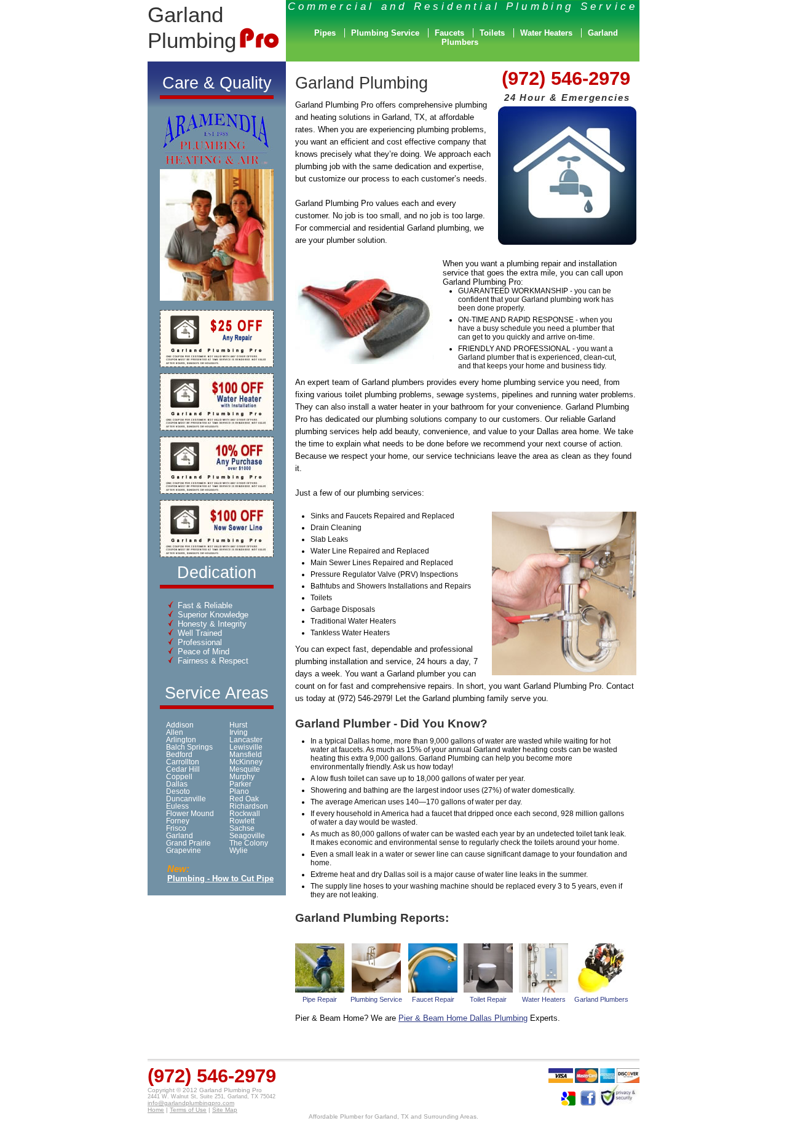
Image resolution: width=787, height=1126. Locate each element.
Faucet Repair (433, 999)
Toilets (492, 33)
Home (156, 1109)
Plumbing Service (385, 33)
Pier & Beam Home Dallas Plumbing (463, 1018)
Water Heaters (546, 33)
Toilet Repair (488, 999)
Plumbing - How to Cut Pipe (220, 878)
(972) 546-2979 (566, 78)
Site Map (224, 1109)
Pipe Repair (320, 999)
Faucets (449, 33)
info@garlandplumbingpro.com (191, 1103)
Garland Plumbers (601, 999)
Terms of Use (188, 1109)
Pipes (325, 33)
